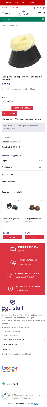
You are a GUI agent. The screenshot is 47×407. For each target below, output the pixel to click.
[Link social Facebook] (34, 7)
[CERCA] (43, 19)
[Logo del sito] (23, 13)
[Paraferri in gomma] (12, 206)
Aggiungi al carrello (22, 108)
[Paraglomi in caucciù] (34, 206)
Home (4, 26)
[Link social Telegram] (43, 7)
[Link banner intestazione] (23, 2)
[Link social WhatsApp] (40, 7)
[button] (5, 395)
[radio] (3, 101)
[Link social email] (37, 7)
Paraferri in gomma (11, 219)
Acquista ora (9, 114)
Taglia (4, 97)
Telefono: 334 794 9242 (12, 331)
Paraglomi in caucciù (33, 219)
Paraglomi (13, 26)
